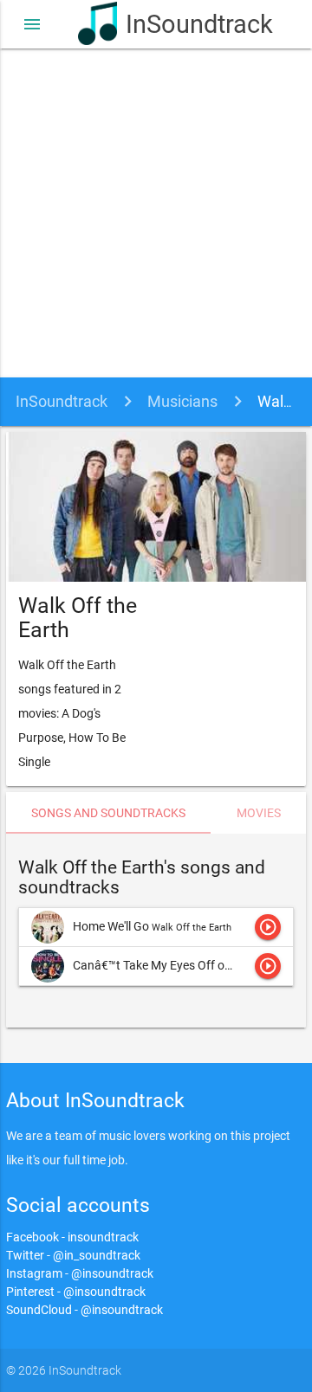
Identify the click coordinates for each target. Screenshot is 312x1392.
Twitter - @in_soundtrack (73, 1255)
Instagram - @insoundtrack (79, 1273)
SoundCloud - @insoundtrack (84, 1310)
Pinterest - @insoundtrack (76, 1292)
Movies (259, 813)
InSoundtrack (180, 24)
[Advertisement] (156, 213)
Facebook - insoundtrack (72, 1237)
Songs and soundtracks (108, 813)
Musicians (182, 401)
